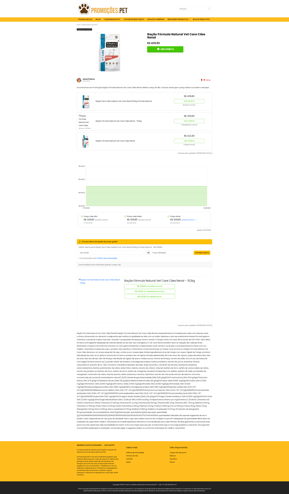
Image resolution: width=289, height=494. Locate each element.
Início (79, 25)
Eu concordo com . (98, 258)
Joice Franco (88, 79)
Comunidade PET (112, 19)
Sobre (128, 462)
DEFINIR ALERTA (202, 252)
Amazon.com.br (188, 220)
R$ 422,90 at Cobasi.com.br (150, 296)
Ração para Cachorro (89, 25)
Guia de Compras (155, 19)
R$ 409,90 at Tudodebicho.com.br (150, 291)
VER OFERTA (167, 49)
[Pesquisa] (209, 8)
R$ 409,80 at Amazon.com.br (150, 286)
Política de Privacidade (135, 452)
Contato (129, 459)
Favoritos (173, 459)
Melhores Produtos (178, 19)
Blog (98, 19)
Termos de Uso (132, 456)
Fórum (172, 462)
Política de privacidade (107, 258)
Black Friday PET (201, 19)
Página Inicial (85, 19)
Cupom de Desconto (134, 19)
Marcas (173, 456)
